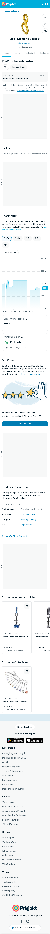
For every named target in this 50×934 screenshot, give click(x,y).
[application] (25, 285)
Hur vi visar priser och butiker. (30, 90)
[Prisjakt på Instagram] (27, 921)
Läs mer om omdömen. (30, 374)
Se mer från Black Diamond (14, 536)
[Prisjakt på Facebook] (22, 921)
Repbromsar (26, 524)
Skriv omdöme (25, 43)
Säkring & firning (12, 11)
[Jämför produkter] (45, 31)
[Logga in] (46, 4)
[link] (17, 627)
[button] (45, 17)
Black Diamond (28, 514)
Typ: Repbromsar (25, 47)
